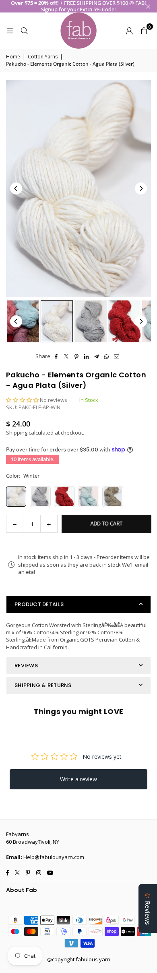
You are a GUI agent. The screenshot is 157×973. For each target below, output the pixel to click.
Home (13, 57)
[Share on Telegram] (97, 356)
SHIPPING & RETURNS (43, 685)
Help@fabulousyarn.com (53, 857)
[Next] (141, 188)
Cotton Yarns (43, 57)
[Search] (24, 30)
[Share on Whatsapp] (107, 356)
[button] (143, 30)
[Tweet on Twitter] (67, 356)
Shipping (16, 432)
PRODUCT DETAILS (39, 604)
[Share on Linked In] (87, 356)
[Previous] (16, 188)
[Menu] (9, 30)
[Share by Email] (117, 356)
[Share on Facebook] (57, 356)
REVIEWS (26, 665)
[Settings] (129, 30)
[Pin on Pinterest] (77, 356)
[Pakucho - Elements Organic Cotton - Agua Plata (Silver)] (23, 321)
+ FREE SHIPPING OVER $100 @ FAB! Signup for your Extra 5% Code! (78, 6)
